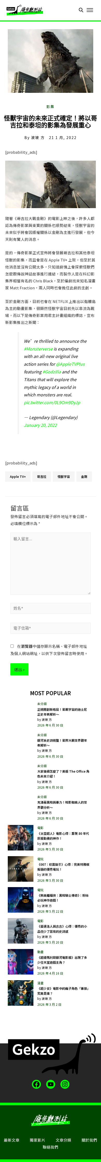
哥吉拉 (41, 476)
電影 (40, 827)
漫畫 (40, 983)
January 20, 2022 (40, 425)
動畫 (40, 952)
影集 (50, 106)
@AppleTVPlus (70, 364)
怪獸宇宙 (63, 476)
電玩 (40, 859)
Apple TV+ (18, 476)
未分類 (42, 703)
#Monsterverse (38, 349)
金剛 (84, 476)
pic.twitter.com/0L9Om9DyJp (52, 402)
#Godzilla (51, 372)
